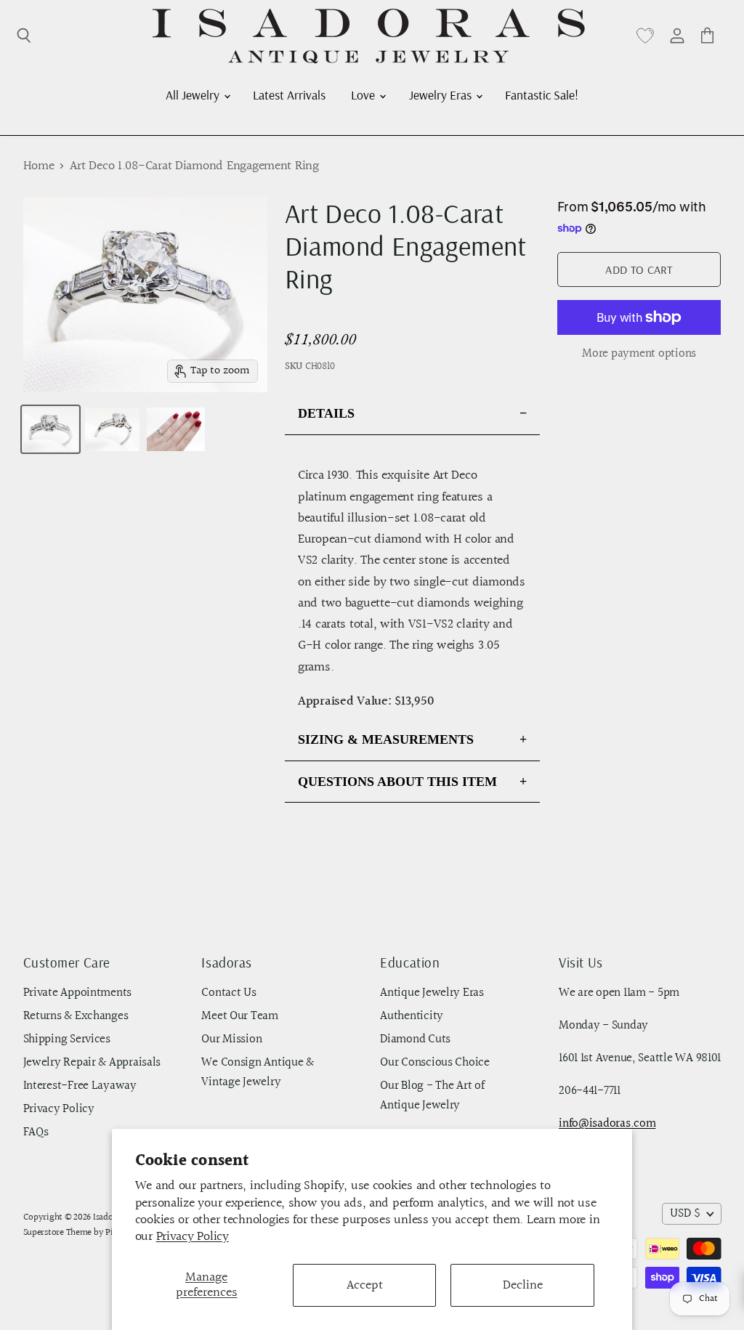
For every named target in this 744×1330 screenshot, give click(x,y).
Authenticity (411, 1016)
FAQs (36, 1132)
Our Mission (231, 1039)
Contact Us (228, 993)
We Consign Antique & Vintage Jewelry (257, 1072)
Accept (365, 1285)
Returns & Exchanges (76, 1016)
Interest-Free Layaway (80, 1085)
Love (364, 94)
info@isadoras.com (607, 1123)
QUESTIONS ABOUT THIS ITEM (397, 781)
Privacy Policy (192, 1236)
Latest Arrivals (289, 94)
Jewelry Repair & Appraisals (92, 1062)
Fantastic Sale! (541, 94)
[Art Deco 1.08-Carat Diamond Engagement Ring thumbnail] (50, 429)
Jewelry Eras (441, 94)
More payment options (639, 354)
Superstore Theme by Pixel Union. (88, 1232)
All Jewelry (194, 94)
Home (38, 166)
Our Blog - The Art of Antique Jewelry (432, 1095)
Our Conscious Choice (435, 1062)
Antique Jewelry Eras (432, 993)
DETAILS (326, 413)
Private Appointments (77, 993)
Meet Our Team (239, 1016)
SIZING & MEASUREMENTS (386, 739)
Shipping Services (66, 1039)
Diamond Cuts (415, 1039)
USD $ (685, 1213)
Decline (523, 1285)
